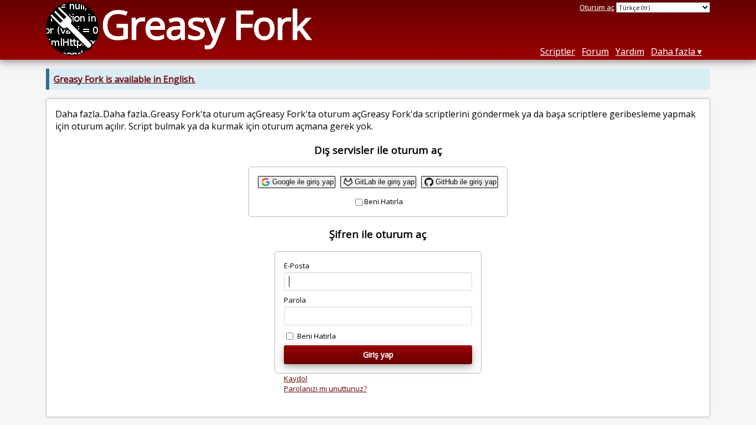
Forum (595, 51)
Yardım (629, 51)
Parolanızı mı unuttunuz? (325, 388)
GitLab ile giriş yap (385, 182)
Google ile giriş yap (303, 182)
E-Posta (296, 266)
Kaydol (295, 378)
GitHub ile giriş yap (466, 182)
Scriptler (557, 51)
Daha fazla (673, 51)
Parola (295, 300)
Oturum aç (596, 7)
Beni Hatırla (383, 201)
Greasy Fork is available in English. (124, 79)
